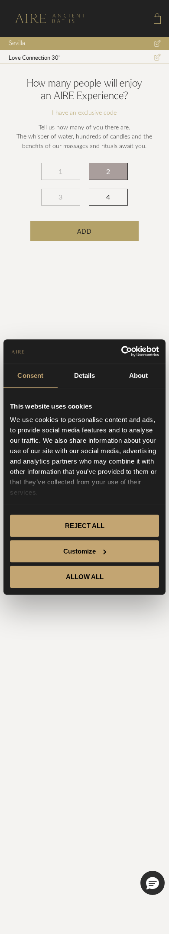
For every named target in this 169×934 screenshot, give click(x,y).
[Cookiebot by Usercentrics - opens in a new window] (121, 351)
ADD (84, 231)
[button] (152, 883)
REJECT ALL (84, 525)
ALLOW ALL (85, 576)
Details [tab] (84, 375)
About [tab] (138, 375)
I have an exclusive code (84, 112)
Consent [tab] (30, 375)
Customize (79, 551)
